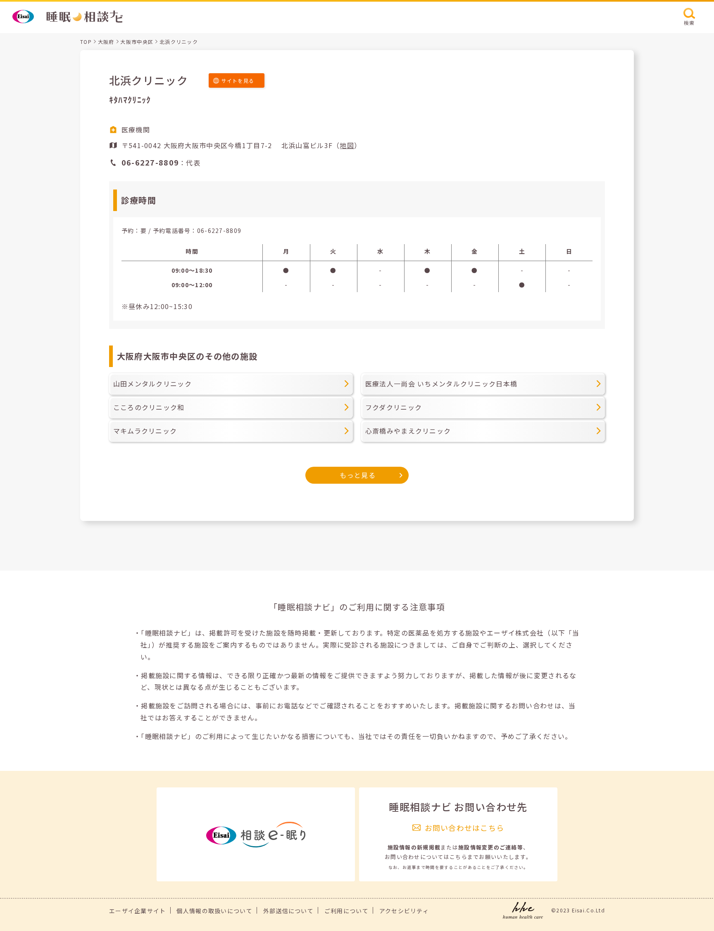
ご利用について (346, 911)
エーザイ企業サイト (137, 911)
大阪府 (106, 41)
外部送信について (288, 911)
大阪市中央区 (136, 41)
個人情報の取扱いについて (214, 911)
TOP (86, 41)
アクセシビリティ (404, 911)
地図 (347, 145)
